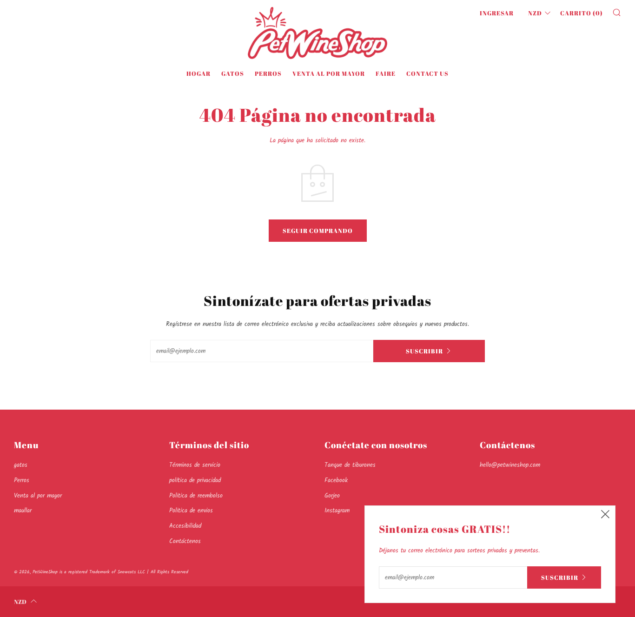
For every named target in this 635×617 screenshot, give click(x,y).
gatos (232, 73)
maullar (23, 511)
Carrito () (581, 13)
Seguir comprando (318, 230)
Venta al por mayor (328, 73)
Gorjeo (332, 496)
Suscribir (424, 351)
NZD (535, 13)
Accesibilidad (185, 526)
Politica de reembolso (196, 496)
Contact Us (427, 73)
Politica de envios (191, 511)
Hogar (198, 73)
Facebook (336, 480)
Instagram (337, 511)
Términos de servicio (194, 465)
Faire (386, 73)
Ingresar (497, 13)
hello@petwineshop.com (510, 465)
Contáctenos (185, 541)
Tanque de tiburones (350, 465)
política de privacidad (195, 480)
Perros (268, 73)
